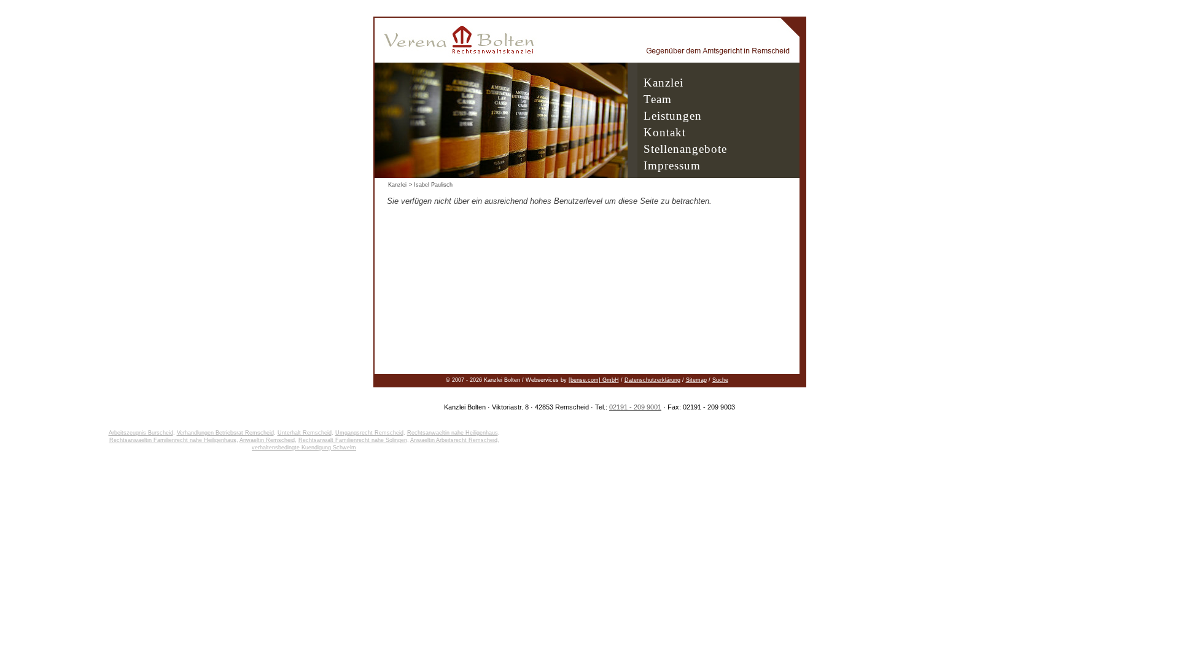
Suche (720, 380)
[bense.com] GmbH (594, 380)
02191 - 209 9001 (635, 407)
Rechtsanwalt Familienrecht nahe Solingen (352, 440)
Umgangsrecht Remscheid (369, 433)
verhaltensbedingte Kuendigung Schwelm (304, 447)
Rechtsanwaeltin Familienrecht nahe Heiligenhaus (172, 440)
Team (658, 99)
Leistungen (673, 115)
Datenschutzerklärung (652, 380)
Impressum (672, 165)
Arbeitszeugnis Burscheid (141, 433)
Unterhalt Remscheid (305, 433)
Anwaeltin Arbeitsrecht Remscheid (453, 440)
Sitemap (696, 380)
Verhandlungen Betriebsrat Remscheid (225, 433)
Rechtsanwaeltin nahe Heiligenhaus (452, 433)
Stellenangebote (685, 148)
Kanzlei (663, 82)
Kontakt (665, 132)
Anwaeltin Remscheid (267, 440)
